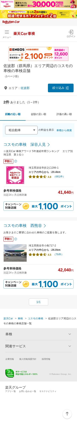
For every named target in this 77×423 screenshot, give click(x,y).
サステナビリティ (47, 391)
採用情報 (46, 359)
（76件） (58, 254)
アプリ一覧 (10, 391)
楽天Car (8, 318)
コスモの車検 (35, 318)
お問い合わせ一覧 (27, 391)
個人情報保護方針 (27, 359)
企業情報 (9, 359)
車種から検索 (64, 130)
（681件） (59, 176)
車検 (20, 318)
